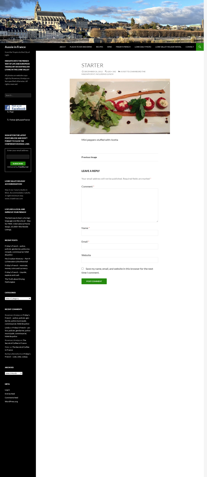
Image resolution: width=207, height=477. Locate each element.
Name (86, 227)
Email (85, 241)
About (63, 47)
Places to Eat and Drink (81, 47)
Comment (88, 186)
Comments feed (11, 397)
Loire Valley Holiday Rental (168, 47)
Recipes (99, 47)
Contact (190, 47)
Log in (7, 390)
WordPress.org (11, 401)
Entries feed (10, 393)
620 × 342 (111, 71)
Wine (109, 47)
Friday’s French (123, 47)
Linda (7, 327)
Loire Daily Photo (143, 47)
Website (86, 255)
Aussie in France (15, 47)
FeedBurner (23, 167)
